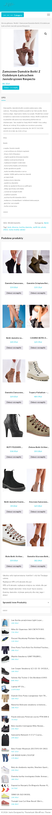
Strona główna (7, 23)
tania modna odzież (17, 230)
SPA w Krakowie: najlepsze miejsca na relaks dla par (25, 585)
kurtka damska (25, 227)
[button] (45, 33)
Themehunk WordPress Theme (38, 812)
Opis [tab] (3, 98)
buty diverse (13, 227)
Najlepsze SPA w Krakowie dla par (17, 582)
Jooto (10, 812)
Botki (16, 23)
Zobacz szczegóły (11, 88)
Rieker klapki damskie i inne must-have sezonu (23, 589)
